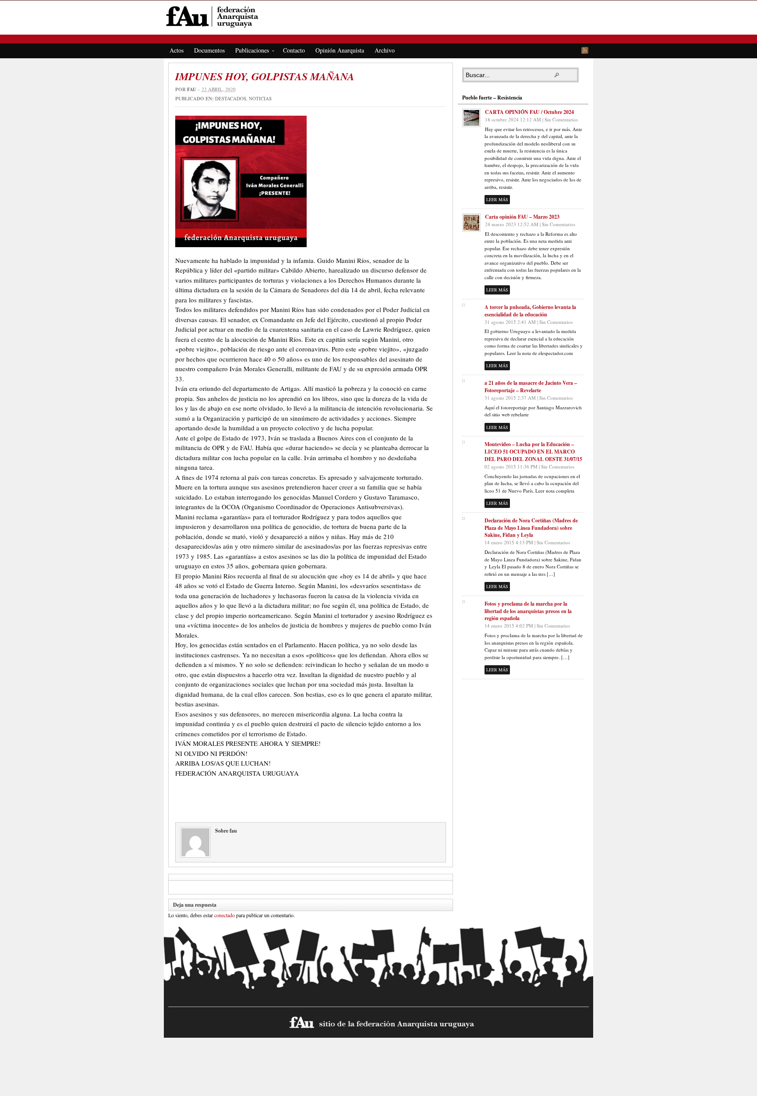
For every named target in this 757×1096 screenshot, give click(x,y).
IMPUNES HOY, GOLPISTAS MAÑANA (264, 76)
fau (191, 89)
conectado (224, 915)
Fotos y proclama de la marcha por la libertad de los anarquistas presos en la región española (528, 611)
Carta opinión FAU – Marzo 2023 (522, 216)
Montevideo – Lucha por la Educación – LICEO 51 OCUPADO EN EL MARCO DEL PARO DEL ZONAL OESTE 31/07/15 (533, 451)
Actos (177, 50)
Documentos (209, 50)
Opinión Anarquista (339, 50)
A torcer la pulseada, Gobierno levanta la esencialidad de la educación (530, 310)
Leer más (497, 199)
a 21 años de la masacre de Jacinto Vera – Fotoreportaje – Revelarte (531, 386)
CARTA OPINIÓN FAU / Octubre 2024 (529, 112)
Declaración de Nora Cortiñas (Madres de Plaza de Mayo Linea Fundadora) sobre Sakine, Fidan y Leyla (531, 528)
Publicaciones (249, 51)
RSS (584, 50)
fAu (379, 16)
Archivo (385, 50)
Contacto (294, 50)
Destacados (230, 98)
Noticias (260, 98)
